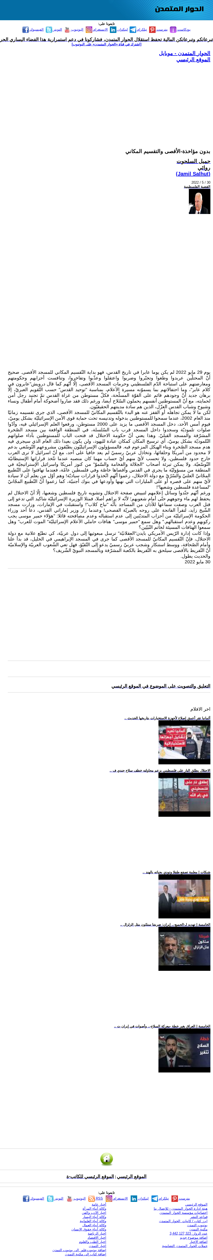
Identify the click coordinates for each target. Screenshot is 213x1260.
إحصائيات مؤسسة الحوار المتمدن (183, 1213)
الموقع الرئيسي (193, 59)
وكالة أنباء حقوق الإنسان (88, 1229)
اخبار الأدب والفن (94, 1213)
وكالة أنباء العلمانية (93, 1221)
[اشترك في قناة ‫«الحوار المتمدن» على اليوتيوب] (106, 44)
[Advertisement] (109, 99)
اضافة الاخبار (199, 1242)
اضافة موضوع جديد (194, 1238)
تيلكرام (141, 29)
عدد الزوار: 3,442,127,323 (189, 1233)
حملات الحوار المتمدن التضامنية (185, 1246)
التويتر (57, 29)
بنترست (162, 29)
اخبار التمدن (97, 1246)
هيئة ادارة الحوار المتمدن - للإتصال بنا (181, 1208)
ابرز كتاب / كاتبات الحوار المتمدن (183, 1221)
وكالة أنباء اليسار (94, 1217)
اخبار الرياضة (97, 1233)
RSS (99, 1198)
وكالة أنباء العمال (94, 1225)
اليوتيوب (76, 29)
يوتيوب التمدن (197, 1225)
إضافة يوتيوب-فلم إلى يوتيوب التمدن (79, 1250)
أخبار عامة (99, 1204)
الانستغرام (100, 29)
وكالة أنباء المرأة (94, 1208)
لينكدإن (122, 29)
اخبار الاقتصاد (97, 1238)
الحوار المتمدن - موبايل (184, 53)
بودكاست (183, 29)
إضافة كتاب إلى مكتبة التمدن (85, 1254)
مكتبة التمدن (198, 1229)
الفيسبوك (36, 29)
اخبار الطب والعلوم (92, 1242)
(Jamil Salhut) (193, 174)
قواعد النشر (199, 1217)
